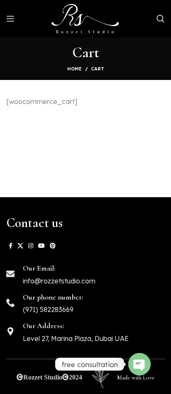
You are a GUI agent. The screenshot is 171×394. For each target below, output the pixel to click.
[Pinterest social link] (52, 245)
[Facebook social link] (10, 245)
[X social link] (20, 245)
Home (74, 69)
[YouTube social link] (41, 245)
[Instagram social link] (31, 245)
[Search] (160, 18)
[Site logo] (85, 18)
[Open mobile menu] (10, 18)
